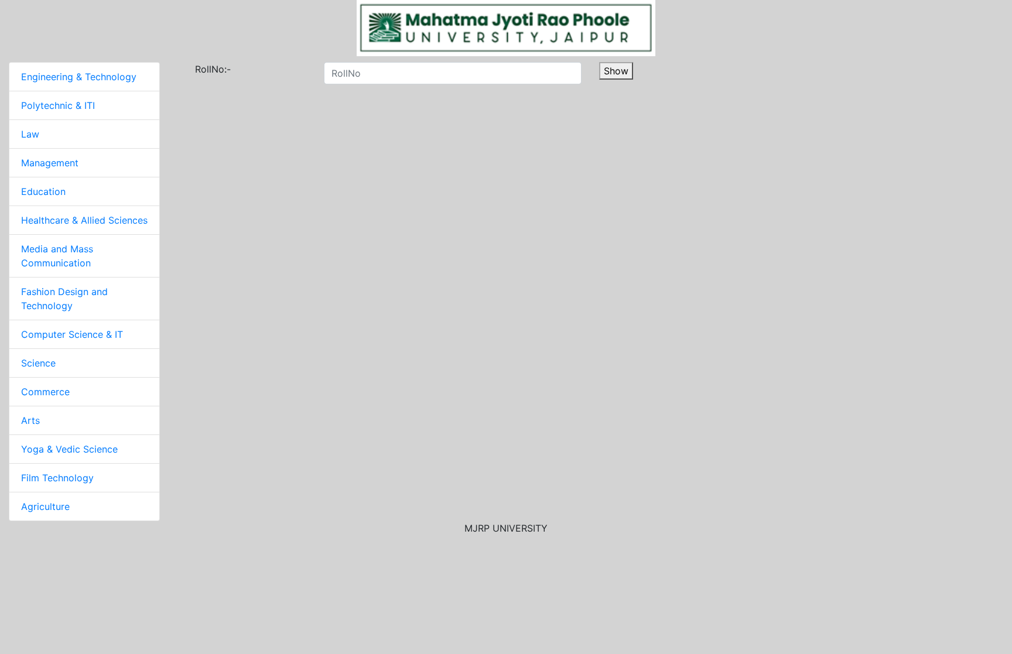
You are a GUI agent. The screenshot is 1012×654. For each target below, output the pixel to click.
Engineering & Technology (78, 77)
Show (616, 71)
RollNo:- (200, 69)
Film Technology (57, 478)
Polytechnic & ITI (58, 105)
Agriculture (45, 506)
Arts (30, 420)
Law (30, 134)
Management (49, 163)
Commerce (45, 392)
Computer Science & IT (72, 334)
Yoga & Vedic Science (69, 449)
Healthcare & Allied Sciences (84, 220)
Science (38, 363)
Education (43, 191)
